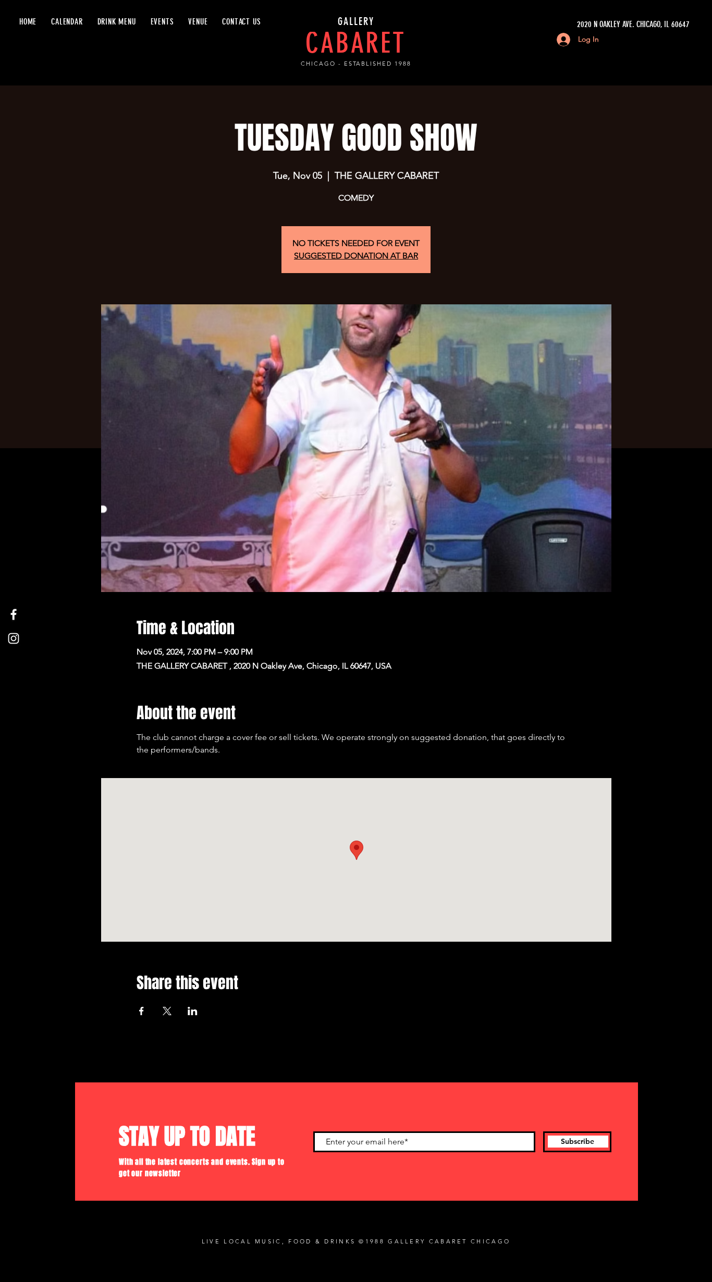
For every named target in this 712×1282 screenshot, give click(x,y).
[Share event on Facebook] (141, 1011)
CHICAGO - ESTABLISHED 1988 (356, 63)
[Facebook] (13, 614)
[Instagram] (13, 638)
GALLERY (356, 21)
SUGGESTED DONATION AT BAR (356, 256)
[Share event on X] (167, 1011)
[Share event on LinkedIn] (193, 1011)
